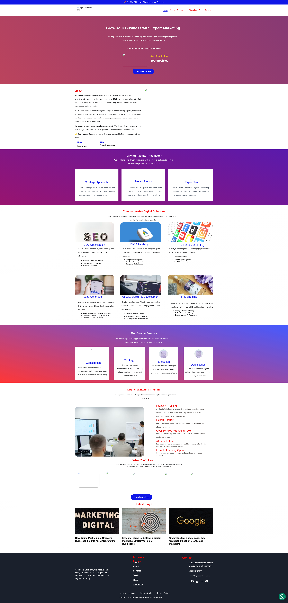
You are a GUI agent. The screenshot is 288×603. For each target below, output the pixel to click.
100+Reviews (159, 60)
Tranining (193, 10)
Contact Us (138, 584)
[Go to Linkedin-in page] (202, 581)
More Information (141, 497)
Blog (200, 10)
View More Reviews (143, 71)
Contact (208, 10)
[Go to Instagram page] (197, 581)
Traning (136, 575)
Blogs (135, 580)
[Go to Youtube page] (206, 581)
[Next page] (150, 549)
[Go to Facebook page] (192, 581)
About (172, 10)
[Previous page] (138, 549)
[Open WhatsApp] (282, 596)
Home (165, 10)
